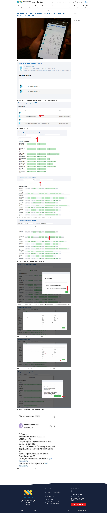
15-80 (74, 491)
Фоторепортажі (77, 16)
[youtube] (77, 2)
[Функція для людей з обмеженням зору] (73, 2)
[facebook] (75, 2)
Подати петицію (78, 504)
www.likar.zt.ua (27, 60)
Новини (31, 10)
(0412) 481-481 (76, 496)
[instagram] (79, 2)
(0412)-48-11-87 (66, 2)
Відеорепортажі (77, 18)
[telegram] (82, 2)
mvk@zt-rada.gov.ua (51, 494)
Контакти (58, 2)
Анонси (75, 15)
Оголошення (77, 20)
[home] (17, 10)
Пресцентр (23, 10)
